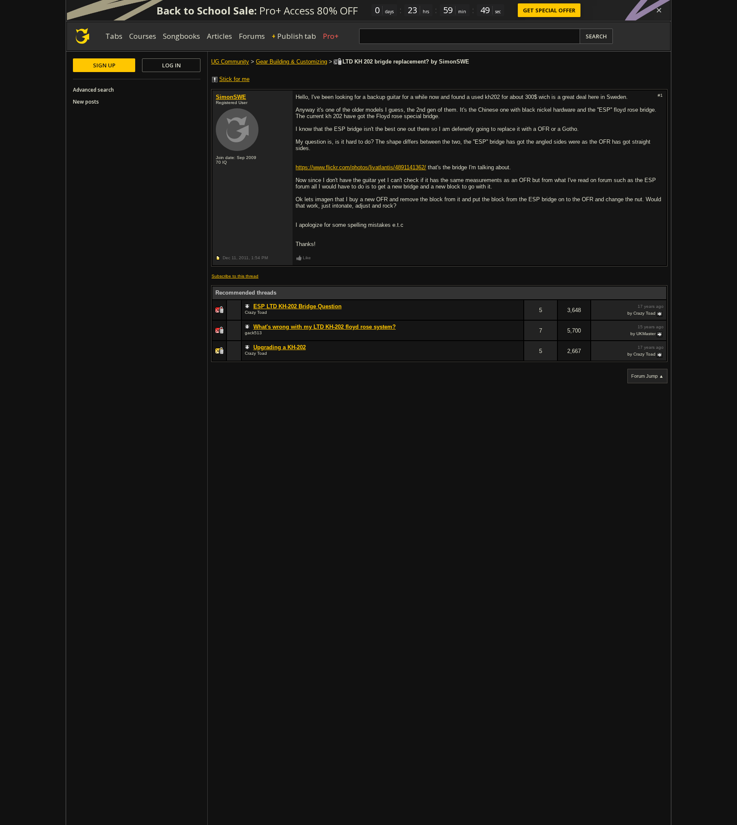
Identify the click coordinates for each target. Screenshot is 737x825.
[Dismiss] (659, 10)
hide (517, 315)
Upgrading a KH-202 (279, 347)
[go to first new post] (248, 306)
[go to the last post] (660, 313)
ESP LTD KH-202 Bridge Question (297, 306)
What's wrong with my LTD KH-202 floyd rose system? (324, 327)
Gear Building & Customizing (291, 61)
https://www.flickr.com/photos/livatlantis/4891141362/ (361, 167)
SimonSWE (231, 97)
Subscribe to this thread (235, 276)
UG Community (230, 61)
